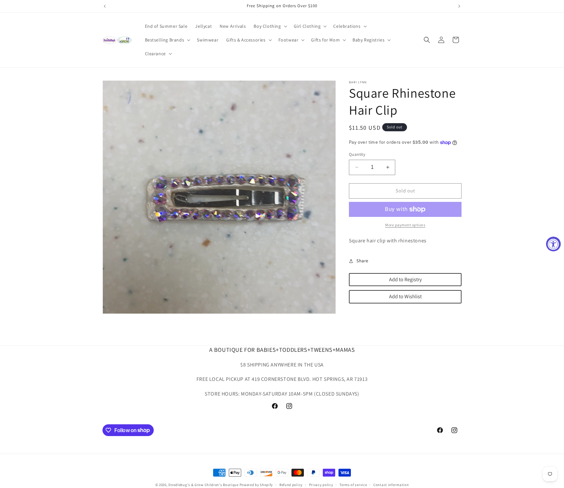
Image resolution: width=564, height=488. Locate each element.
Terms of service (353, 484)
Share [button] (362, 261)
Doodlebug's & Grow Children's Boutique (203, 484)
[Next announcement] (459, 6)
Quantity (357, 154)
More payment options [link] (405, 224)
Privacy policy (321, 484)
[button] (270, 26)
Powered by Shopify (256, 484)
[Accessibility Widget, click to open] (553, 244)
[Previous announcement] (105, 6)
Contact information (391, 484)
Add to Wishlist (405, 296)
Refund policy (291, 484)
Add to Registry (405, 279)
